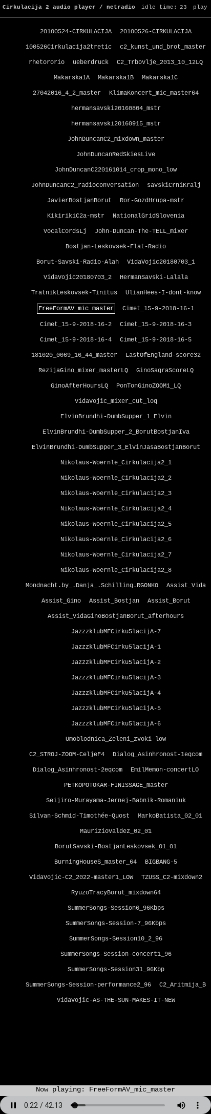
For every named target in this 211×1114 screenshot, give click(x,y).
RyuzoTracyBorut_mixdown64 (116, 892)
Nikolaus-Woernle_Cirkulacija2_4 (116, 508)
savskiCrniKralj (174, 185)
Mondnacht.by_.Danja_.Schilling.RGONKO (92, 585)
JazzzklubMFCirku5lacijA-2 (116, 662)
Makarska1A (72, 77)
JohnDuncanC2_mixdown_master (116, 139)
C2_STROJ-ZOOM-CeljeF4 (66, 754)
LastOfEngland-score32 (163, 355)
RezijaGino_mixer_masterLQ (83, 370)
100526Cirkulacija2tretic (69, 47)
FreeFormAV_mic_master (76, 308)
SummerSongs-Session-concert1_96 (116, 954)
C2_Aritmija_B (182, 985)
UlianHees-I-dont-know (163, 292)
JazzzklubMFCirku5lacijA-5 (116, 708)
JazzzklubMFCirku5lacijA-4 (116, 693)
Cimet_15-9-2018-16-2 (76, 324)
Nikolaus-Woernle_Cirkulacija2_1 (116, 462)
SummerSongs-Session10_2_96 (115, 938)
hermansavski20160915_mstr (116, 123)
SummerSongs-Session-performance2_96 (88, 985)
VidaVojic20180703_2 (78, 277)
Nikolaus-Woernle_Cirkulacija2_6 (116, 539)
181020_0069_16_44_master (74, 355)
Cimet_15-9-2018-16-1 (158, 308)
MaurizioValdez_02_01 (116, 831)
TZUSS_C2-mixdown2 (171, 877)
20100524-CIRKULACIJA (76, 31)
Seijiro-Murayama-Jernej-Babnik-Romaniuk (116, 800)
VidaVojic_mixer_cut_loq (116, 401)
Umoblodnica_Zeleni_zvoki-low (116, 739)
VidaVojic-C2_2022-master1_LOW (81, 877)
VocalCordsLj (65, 231)
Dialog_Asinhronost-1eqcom (157, 754)
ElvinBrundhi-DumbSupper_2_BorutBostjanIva (116, 432)
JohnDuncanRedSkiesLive (115, 154)
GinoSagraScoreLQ (165, 370)
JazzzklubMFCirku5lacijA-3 (116, 677)
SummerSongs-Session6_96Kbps (116, 908)
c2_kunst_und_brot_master (163, 47)
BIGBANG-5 (161, 862)
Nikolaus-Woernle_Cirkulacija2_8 (116, 570)
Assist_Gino (61, 601)
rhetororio (47, 62)
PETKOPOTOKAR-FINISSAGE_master (116, 785)
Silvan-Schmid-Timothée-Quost (79, 816)
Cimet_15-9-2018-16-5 (156, 340)
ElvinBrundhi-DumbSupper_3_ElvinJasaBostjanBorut (116, 447)
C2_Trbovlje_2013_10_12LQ (160, 62)
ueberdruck (91, 62)
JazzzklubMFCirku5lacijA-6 (116, 723)
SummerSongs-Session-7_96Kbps (116, 923)
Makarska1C (160, 77)
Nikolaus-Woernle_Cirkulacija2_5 (116, 524)
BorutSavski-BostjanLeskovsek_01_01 (116, 846)
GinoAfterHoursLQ (79, 386)
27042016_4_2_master (67, 93)
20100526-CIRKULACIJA (156, 31)
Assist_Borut (169, 601)
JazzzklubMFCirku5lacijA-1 (116, 647)
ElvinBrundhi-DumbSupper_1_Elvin (116, 416)
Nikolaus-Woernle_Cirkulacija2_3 (116, 493)
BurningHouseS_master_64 (95, 862)
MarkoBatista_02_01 (170, 816)
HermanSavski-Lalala (154, 277)
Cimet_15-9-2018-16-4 (76, 340)
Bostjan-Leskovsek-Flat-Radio (116, 246)
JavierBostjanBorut (79, 200)
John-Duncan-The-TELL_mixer (141, 231)
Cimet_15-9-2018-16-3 (156, 324)
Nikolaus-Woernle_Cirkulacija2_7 (116, 555)
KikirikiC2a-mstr (75, 216)
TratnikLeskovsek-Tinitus (74, 292)
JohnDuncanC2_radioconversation (85, 185)
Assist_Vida (186, 585)
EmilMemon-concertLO (165, 770)
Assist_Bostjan (114, 601)
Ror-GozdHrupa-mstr (152, 200)
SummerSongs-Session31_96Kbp (116, 969)
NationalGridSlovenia (148, 216)
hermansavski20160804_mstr (116, 108)
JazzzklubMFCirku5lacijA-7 (116, 631)
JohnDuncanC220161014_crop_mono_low (116, 170)
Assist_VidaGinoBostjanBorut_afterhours (116, 616)
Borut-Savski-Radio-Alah (77, 262)
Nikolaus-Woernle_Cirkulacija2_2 (116, 478)
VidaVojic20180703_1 (161, 262)
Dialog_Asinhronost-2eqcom (77, 770)
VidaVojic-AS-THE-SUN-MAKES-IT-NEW (116, 1000)
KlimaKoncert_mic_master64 (154, 93)
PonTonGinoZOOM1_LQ (148, 386)
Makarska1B (116, 77)
